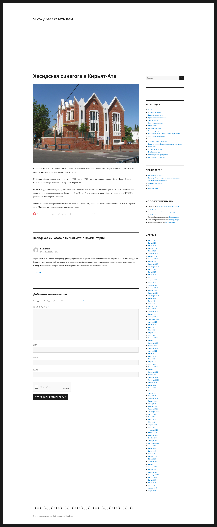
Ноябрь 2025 (152, 261)
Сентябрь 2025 (153, 267)
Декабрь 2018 (153, 467)
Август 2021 (152, 382)
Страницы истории (155, 149)
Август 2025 (152, 269)
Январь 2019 (152, 464)
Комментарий (41, 307)
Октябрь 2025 (153, 264)
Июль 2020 (152, 417)
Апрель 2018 (152, 488)
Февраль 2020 (153, 430)
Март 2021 (152, 396)
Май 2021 (151, 390)
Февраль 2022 (153, 367)
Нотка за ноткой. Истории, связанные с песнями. (165, 144)
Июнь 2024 (152, 301)
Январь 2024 (152, 314)
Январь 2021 (152, 401)
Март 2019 (152, 459)
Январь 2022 (152, 369)
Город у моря (174, 217)
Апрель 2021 (152, 393)
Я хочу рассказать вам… (54, 18)
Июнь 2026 (152, 245)
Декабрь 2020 (153, 403)
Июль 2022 (152, 353)
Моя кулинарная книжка (156, 136)
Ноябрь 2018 (152, 469)
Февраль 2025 (153, 285)
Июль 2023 (152, 324)
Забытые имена (153, 139)
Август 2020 (152, 414)
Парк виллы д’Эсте (154, 175)
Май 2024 (151, 303)
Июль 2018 (152, 480)
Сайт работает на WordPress (63, 516)
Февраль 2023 (153, 338)
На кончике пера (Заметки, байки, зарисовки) (164, 133)
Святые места (153, 120)
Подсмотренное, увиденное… (158, 154)
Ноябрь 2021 (152, 374)
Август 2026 (152, 240)
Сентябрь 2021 (153, 380)
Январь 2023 (152, 340)
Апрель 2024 (152, 306)
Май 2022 (151, 359)
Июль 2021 (152, 385)
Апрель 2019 (152, 456)
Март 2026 (152, 251)
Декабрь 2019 (153, 435)
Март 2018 (152, 490)
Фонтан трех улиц (154, 186)
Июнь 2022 (152, 356)
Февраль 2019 (153, 461)
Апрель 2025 (152, 280)
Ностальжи (152, 146)
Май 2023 (151, 330)
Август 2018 (152, 477)
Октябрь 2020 (153, 409)
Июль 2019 (152, 448)
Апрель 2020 (152, 425)
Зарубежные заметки (155, 123)
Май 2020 (151, 422)
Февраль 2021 (153, 398)
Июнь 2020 (152, 419)
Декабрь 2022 (153, 343)
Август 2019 (152, 446)
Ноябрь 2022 (152, 346)
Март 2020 (152, 427)
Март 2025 (152, 282)
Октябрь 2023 (153, 317)
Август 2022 (152, 351)
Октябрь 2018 (153, 472)
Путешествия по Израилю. (157, 118)
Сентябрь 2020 (153, 411)
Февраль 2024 (153, 311)
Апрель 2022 (152, 361)
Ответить (37, 272)
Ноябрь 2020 (152, 406)
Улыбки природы (154, 152)
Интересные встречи (155, 115)
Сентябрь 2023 (153, 319)
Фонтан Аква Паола (155, 183)
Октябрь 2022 (153, 348)
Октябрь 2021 (153, 377)
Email (36, 357)
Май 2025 (151, 277)
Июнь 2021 (152, 388)
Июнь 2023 (152, 327)
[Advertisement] (108, 54)
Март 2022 (152, 364)
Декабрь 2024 (153, 288)
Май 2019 (151, 454)
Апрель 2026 (152, 248)
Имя (35, 345)
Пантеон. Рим (153, 188)
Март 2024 (152, 309)
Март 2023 (152, 335)
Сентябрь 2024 (153, 295)
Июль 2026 (152, 243)
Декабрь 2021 (153, 372)
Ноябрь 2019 (152, 438)
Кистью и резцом (154, 131)
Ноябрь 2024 (152, 290)
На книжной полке (154, 128)
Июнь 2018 (152, 482)
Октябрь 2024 (153, 293)
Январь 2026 (152, 256)
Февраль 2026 (153, 253)
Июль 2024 (152, 298)
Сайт (35, 370)
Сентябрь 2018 (153, 475)
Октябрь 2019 (153, 440)
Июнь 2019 (152, 451)
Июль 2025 (152, 272)
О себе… (151, 110)
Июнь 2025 (152, 274)
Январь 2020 (152, 432)
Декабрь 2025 (153, 259)
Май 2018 (151, 485)
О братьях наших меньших (157, 141)
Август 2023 (152, 322)
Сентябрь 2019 (153, 443)
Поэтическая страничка (156, 157)
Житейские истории (155, 112)
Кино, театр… (153, 125)
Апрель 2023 (152, 332)
